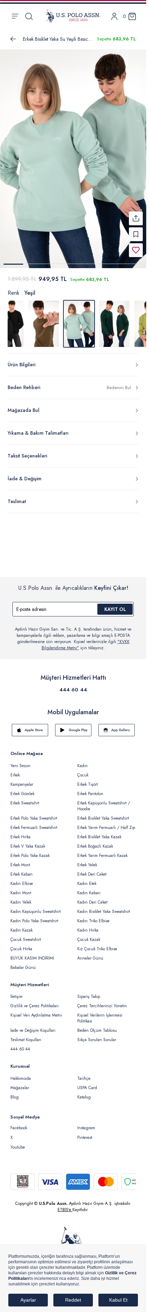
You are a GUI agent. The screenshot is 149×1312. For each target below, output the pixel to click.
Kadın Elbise (21, 883)
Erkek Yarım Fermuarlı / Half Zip (106, 827)
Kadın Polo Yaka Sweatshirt (34, 921)
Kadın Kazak (21, 930)
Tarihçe (83, 1078)
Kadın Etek (86, 883)
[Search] (29, 16)
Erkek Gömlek (22, 794)
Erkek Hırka (20, 837)
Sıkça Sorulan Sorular (96, 1040)
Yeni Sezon (20, 766)
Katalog (84, 1097)
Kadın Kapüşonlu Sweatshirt (35, 911)
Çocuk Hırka (21, 949)
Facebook (18, 1128)
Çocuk (82, 775)
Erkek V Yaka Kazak (27, 846)
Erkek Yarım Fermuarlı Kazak (102, 855)
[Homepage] (73, 16)
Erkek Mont (20, 865)
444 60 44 (73, 689)
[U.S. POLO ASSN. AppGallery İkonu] (116, 730)
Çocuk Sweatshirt (25, 939)
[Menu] (15, 16)
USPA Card (87, 1088)
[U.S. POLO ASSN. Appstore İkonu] (30, 730)
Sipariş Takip (88, 996)
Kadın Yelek (20, 902)
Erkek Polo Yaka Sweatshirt (33, 818)
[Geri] (13, 39)
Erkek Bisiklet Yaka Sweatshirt (103, 818)
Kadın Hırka (87, 930)
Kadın (82, 766)
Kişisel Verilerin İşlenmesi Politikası (99, 1018)
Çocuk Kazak (88, 939)
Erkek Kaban (21, 874)
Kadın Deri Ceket (92, 902)
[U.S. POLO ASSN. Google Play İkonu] (73, 730)
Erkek (15, 775)
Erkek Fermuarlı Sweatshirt (33, 827)
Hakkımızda (20, 1078)
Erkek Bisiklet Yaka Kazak (99, 837)
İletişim (16, 996)
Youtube (17, 1147)
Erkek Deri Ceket (91, 874)
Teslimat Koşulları (25, 1040)
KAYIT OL (115, 609)
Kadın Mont (20, 893)
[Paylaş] (136, 218)
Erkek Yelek (87, 865)
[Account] (114, 16)
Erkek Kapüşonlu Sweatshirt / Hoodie (103, 806)
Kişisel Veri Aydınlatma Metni (36, 1015)
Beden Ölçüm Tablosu (97, 1030)
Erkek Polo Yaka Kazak (30, 855)
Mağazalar (19, 1088)
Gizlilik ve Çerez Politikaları (34, 1006)
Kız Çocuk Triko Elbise (97, 949)
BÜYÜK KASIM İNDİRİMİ (32, 958)
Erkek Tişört (87, 784)
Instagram (86, 1128)
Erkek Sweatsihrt (24, 803)
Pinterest (84, 1137)
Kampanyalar (21, 784)
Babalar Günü (23, 967)
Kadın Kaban (88, 893)
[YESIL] (44, 324)
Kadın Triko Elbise (93, 921)
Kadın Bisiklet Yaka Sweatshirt (103, 911)
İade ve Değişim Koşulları (32, 1030)
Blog (14, 1097)
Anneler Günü (90, 958)
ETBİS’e (65, 1210)
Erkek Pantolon (90, 794)
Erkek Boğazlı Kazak (95, 846)
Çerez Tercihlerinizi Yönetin (102, 1006)
